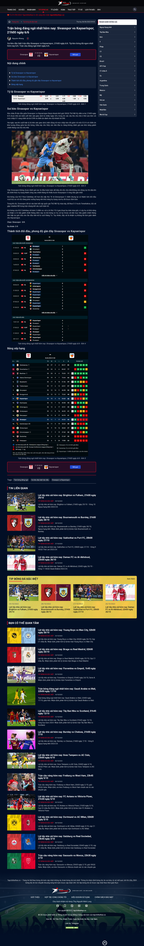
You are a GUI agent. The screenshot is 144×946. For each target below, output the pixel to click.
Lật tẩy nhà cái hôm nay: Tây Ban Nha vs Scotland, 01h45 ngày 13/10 (67, 712)
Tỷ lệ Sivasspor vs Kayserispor (23, 73)
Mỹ (101, 95)
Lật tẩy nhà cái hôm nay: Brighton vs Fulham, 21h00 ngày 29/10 (67, 496)
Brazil (102, 61)
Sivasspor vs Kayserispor (61, 480)
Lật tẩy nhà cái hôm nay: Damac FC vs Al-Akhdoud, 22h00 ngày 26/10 (64, 558)
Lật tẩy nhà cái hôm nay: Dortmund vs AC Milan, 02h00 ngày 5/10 (66, 818)
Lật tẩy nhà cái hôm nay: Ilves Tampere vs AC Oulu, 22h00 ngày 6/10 (64, 756)
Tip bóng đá (43, 10)
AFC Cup (103, 66)
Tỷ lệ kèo (54, 10)
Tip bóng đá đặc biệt (30, 22)
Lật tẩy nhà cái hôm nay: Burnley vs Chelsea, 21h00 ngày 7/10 (67, 733)
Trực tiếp (71, 10)
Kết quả (75, 54)
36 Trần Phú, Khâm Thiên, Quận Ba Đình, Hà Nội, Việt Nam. (75, 919)
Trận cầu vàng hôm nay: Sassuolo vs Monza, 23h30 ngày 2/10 (67, 856)
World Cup (103, 114)
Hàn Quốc (103, 105)
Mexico (102, 90)
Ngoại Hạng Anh (106, 27)
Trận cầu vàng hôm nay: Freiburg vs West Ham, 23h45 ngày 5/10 (65, 776)
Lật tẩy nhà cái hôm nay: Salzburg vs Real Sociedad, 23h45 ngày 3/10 (64, 837)
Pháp (101, 47)
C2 (101, 56)
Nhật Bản (103, 110)
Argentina (103, 81)
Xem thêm (131, 579)
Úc (101, 76)
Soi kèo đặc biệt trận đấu (40, 480)
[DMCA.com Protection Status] (72, 928)
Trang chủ (11, 10)
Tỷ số (80, 10)
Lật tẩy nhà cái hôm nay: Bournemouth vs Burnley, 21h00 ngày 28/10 (67, 518)
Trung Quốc (104, 85)
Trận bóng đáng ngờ (21, 480)
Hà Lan (102, 100)
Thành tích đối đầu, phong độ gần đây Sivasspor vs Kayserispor (36, 81)
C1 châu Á (103, 71)
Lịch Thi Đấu (90, 10)
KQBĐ (63, 10)
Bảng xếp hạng (17, 84)
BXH (99, 10)
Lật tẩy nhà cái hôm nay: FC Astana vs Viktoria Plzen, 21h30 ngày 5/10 (65, 797)
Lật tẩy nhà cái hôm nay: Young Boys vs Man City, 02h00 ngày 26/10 (66, 631)
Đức (101, 37)
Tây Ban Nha (104, 32)
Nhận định (31, 10)
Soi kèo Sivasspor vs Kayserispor (24, 77)
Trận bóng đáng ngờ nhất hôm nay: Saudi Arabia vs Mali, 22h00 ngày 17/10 (67, 690)
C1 (101, 51)
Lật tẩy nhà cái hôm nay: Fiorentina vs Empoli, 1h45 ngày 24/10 (67, 669)
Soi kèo (22, 10)
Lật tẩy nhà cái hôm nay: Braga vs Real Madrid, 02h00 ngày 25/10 (65, 650)
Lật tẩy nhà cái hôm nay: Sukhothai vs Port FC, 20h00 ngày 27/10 (65, 539)
